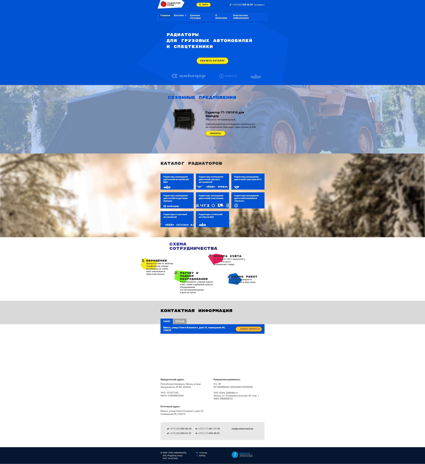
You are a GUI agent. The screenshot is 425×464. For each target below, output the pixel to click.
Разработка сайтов (246, 455)
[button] (210, 148)
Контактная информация (241, 16)
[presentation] (5, 119)
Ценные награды (195, 16)
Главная (165, 15)
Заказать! (215, 133)
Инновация (245, 453)
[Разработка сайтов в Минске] (234, 454)
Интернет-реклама (246, 456)
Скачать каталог (212, 60)
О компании (221, 16)
